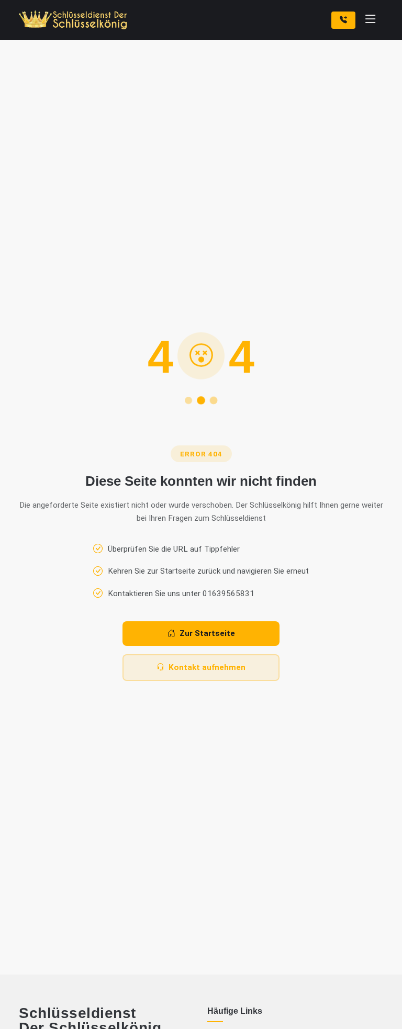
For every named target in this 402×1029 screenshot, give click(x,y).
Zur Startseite (207, 633)
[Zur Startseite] (75, 19)
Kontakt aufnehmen (207, 667)
